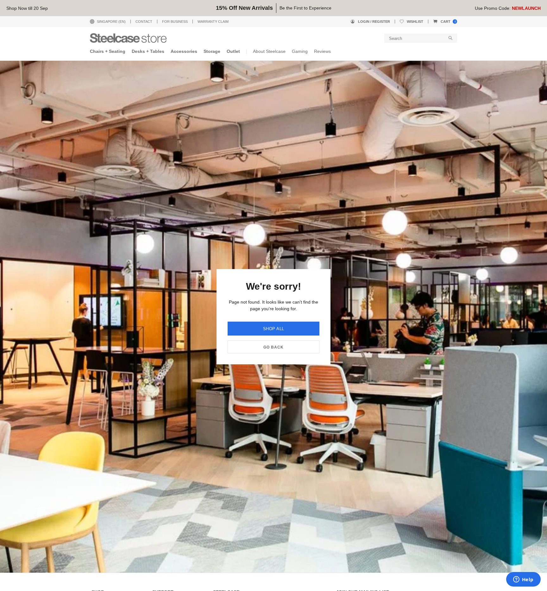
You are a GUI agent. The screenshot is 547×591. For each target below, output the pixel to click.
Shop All (273, 328)
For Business (175, 21)
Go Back (273, 347)
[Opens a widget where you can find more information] (523, 580)
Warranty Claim (213, 21)
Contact (143, 21)
